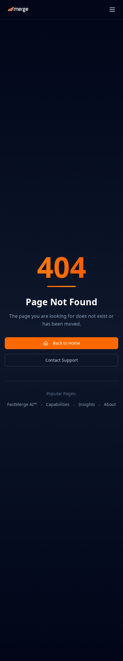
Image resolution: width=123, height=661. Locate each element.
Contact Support (61, 360)
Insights (87, 404)
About (110, 404)
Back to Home (66, 343)
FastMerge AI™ (22, 404)
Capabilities (58, 404)
